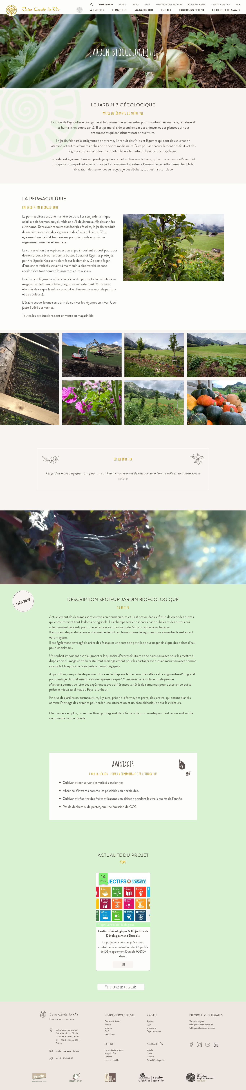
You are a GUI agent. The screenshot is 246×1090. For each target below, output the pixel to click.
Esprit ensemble (154, 1031)
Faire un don (106, 4)
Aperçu (150, 1021)
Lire (123, 964)
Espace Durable (196, 4)
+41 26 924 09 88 (64, 1058)
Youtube (207, 1044)
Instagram (199, 1044)
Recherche (91, 4)
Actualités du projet (155, 1060)
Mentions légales (196, 1021)
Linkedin (216, 1044)
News (136, 4)
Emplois (108, 1028)
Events (122, 4)
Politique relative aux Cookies (202, 1028)
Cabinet (108, 1056)
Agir (147, 4)
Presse (108, 1024)
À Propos (97, 10)
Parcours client (191, 10)
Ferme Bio (119, 10)
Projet (79, 10)
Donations (151, 1028)
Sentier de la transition (169, 4)
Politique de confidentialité (201, 1024)
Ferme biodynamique (114, 1050)
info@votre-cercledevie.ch (68, 1050)
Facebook (191, 1044)
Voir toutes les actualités (120, 986)
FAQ (107, 1031)
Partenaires (110, 1034)
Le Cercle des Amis (226, 10)
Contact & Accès (221, 4)
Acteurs (150, 1056)
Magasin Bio (144, 10)
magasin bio (86, 315)
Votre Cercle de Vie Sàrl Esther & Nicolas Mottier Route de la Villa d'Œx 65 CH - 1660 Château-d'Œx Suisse (67, 1036)
